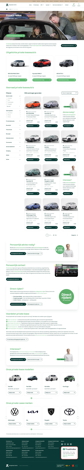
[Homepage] (7, 9)
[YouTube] (68, 444)
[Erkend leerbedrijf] (73, 465)
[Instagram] (65, 444)
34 (55, 235)
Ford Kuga (65, 386)
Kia (27, 420)
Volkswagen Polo (31, 215)
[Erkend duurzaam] (76, 465)
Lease (10, 9)
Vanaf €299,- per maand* (13, 388)
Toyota (65, 420)
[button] (74, 235)
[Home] (11, 5)
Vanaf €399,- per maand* (31, 388)
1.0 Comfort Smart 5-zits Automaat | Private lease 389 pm (51, 116)
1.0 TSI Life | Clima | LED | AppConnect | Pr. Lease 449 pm (32, 218)
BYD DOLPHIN (30, 113)
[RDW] (69, 465)
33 (53, 235)
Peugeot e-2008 (49, 181)
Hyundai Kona (30, 147)
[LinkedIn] (71, 444)
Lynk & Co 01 (66, 147)
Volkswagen (11, 420)
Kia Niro (47, 147)
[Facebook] (62, 444)
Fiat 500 (10, 386)
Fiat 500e (47, 386)
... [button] (51, 235)
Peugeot (47, 420)
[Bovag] (66, 465)
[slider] (31, 398)
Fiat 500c (28, 386)
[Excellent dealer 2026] (60, 465)
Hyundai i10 (48, 113)
